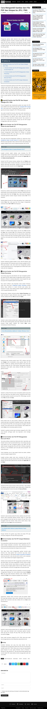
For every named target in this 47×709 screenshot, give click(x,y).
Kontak (23, 707)
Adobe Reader (15, 658)
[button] (44, 1)
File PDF (20, 658)
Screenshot (25, 658)
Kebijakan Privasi (40, 707)
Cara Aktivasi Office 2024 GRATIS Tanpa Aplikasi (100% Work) (39, 11)
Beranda (2, 5)
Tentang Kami (18, 707)
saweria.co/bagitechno (39, 94)
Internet (31, 1)
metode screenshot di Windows (23, 554)
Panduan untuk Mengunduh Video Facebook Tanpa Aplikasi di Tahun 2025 (38, 30)
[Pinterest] (24, 664)
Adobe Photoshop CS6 (8, 658)
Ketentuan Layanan (33, 707)
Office (23, 1)
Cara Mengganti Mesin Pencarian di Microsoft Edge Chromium (39, 50)
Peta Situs (27, 707)
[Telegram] (16, 664)
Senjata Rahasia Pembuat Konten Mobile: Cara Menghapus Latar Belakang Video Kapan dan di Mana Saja (39, 24)
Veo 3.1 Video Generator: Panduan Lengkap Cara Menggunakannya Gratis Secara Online (38, 17)
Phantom (4, 12)
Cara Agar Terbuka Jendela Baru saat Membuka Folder (38, 65)
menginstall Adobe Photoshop (19, 285)
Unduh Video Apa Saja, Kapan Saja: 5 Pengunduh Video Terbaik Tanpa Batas (39, 35)
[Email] (21, 664)
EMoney (35, 1)
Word (29, 658)
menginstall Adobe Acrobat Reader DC (10, 140)
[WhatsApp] (18, 664)
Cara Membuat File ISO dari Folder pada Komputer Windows (38, 55)
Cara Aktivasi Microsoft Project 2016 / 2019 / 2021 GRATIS (39, 60)
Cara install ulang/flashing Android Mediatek (38, 45)
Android (26, 1)
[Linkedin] (27, 664)
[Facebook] (10, 664)
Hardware (14, 1)
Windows (19, 1)
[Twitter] (13, 664)
